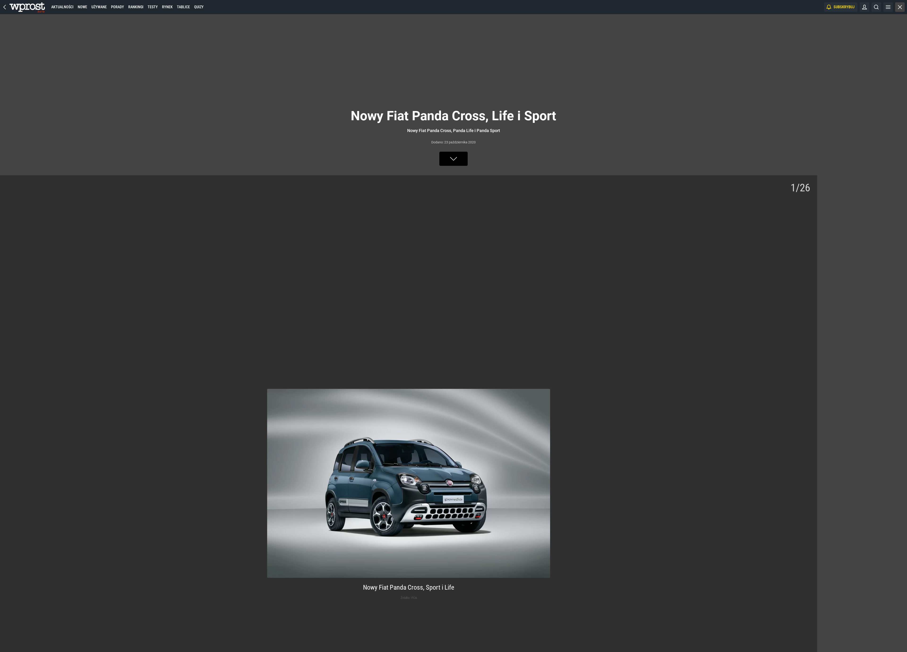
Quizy (199, 7)
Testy (153, 7)
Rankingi (135, 7)
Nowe (82, 7)
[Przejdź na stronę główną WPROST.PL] (4, 7)
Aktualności (62, 7)
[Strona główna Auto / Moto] (27, 7)
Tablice (183, 7)
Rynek (167, 7)
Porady (117, 7)
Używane (99, 7)
